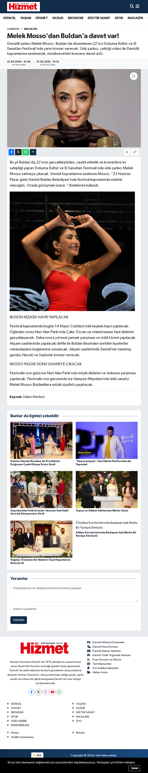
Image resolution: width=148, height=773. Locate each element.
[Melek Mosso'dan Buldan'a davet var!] (74, 108)
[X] (38, 692)
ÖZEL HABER (19, 721)
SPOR (119, 18)
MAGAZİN (135, 18)
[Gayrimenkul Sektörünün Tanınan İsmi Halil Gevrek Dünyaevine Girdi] (41, 489)
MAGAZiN (30, 29)
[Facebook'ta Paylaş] (11, 152)
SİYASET (41, 18)
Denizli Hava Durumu (105, 646)
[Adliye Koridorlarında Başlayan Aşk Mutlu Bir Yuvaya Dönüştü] (107, 525)
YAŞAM (25, 18)
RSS (38, 755)
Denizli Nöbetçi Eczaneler (108, 642)
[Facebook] (31, 692)
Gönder (18, 620)
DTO (79, 721)
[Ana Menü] (137, 6)
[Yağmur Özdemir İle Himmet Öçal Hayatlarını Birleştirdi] (41, 538)
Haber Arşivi (100, 672)
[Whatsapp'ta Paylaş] (25, 152)
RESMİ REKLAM (20, 725)
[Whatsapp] (59, 692)
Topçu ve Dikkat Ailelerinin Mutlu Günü (102, 510)
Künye (15, 732)
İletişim (80, 732)
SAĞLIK (57, 18)
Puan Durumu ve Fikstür (106, 659)
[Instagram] (45, 692)
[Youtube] (52, 692)
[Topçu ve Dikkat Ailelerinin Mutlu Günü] (107, 489)
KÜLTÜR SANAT (99, 18)
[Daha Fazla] (33, 152)
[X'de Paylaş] (18, 152)
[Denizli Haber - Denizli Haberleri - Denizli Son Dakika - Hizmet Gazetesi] (23, 6)
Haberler (13, 29)
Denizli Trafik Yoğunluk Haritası (111, 655)
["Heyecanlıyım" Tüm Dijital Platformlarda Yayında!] (107, 440)
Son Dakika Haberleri (105, 668)
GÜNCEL (9, 18)
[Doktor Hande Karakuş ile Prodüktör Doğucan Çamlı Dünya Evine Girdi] (41, 440)
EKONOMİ (75, 18)
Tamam (134, 768)
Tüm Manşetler (101, 663)
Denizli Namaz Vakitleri (106, 651)
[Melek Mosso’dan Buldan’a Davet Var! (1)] (72, 251)
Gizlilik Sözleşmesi (22, 737)
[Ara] (132, 6)
